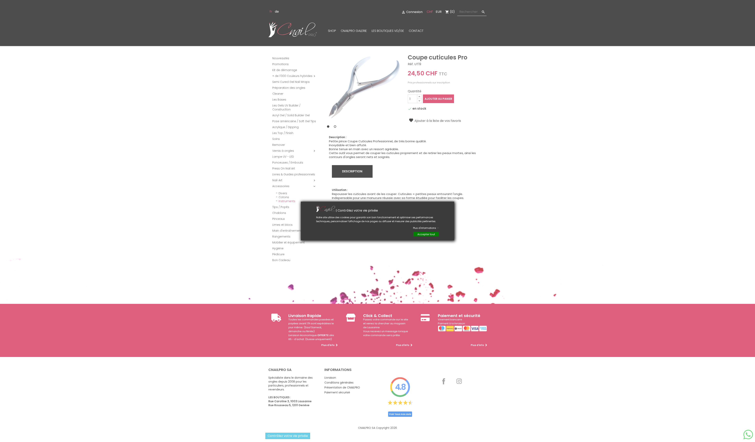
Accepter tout (426, 234)
